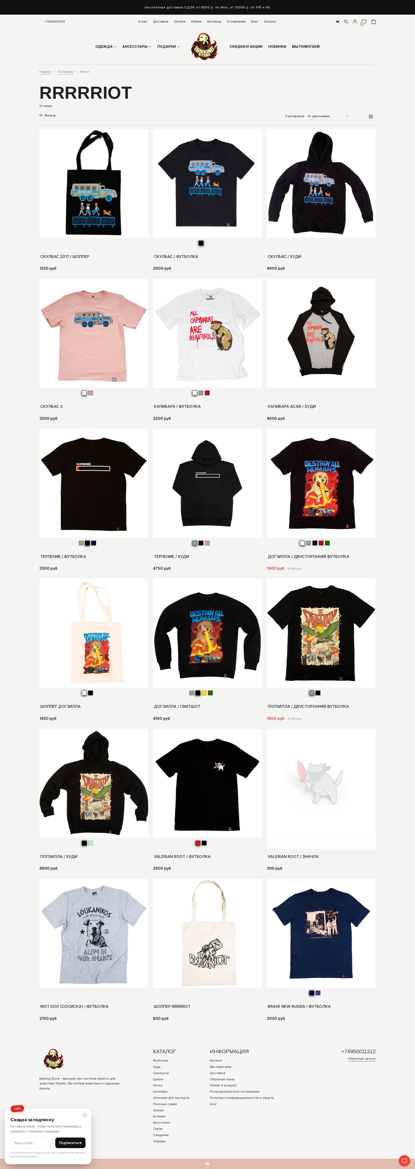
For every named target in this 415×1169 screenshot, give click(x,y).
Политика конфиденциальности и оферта (242, 1098)
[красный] (197, 843)
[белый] (84, 393)
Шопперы (160, 1091)
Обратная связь (222, 1079)
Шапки (158, 1079)
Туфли (158, 1129)
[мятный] (90, 843)
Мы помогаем (220, 1067)
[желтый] (204, 693)
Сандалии (161, 1135)
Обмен (196, 21)
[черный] (201, 243)
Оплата (179, 21)
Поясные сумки (165, 1104)
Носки (158, 1085)
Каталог (270, 21)
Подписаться (70, 1143)
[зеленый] (327, 543)
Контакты (214, 21)
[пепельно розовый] (90, 393)
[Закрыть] (85, 1115)
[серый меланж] (201, 393)
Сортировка (294, 116)
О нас (142, 21)
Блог (254, 21)
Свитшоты (161, 1073)
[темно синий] (93, 543)
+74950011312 (54, 21)
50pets (61, 1083)
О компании (236, 21)
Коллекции (65, 71)
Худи (156, 1067)
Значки (158, 1110)
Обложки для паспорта (171, 1098)
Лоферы (159, 1141)
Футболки (160, 1060)
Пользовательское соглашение (235, 1091)
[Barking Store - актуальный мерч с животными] (204, 46)
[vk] (337, 22)
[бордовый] (207, 393)
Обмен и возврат (223, 1085)
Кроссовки (161, 1122)
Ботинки (159, 1116)
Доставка (160, 21)
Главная (45, 71)
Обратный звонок (362, 1058)
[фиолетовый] (318, 993)
